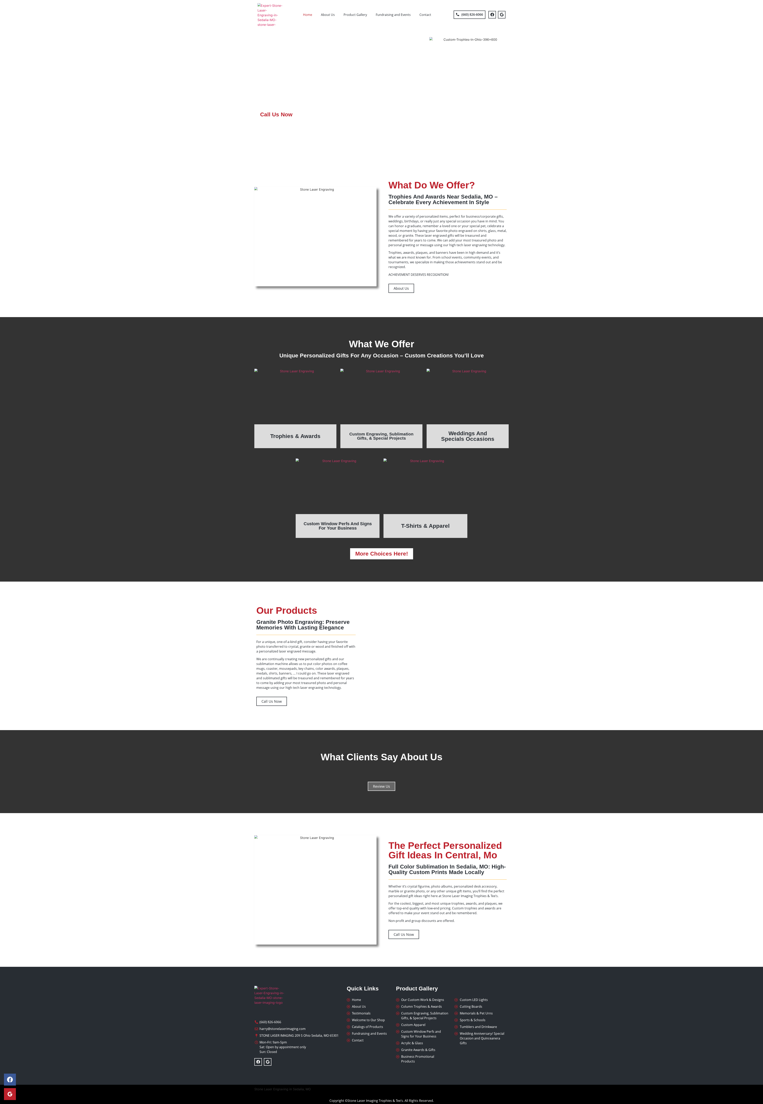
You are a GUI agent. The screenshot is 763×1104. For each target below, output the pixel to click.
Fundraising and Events (393, 15)
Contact (425, 15)
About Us (328, 15)
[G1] (10, 1094)
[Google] (501, 14)
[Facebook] (492, 14)
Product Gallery (355, 15)
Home (307, 15)
